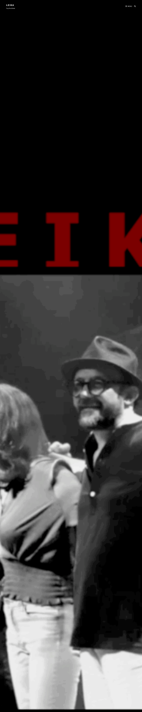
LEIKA (10, 5)
